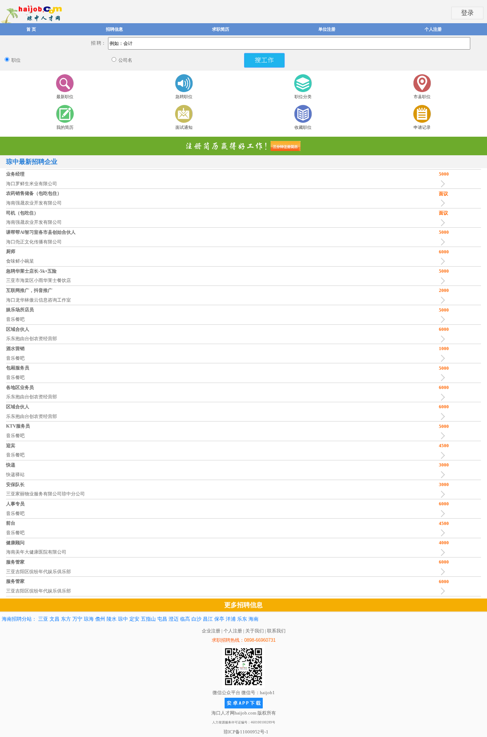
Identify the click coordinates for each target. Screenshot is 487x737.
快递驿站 (15, 474)
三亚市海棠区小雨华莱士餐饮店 (38, 280)
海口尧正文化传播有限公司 (34, 241)
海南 (253, 619)
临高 (185, 619)
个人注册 (433, 29)
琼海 (89, 619)
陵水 (112, 619)
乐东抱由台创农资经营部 (31, 338)
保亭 (219, 619)
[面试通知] (184, 114)
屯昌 (162, 619)
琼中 (123, 619)
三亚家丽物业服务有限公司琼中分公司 (45, 493)
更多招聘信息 (243, 605)
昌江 (208, 619)
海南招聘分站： (19, 619)
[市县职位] (422, 83)
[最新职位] (64, 83)
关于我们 (254, 630)
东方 (66, 619)
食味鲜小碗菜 (20, 261)
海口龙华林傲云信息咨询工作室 (38, 300)
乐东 (242, 619)
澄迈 (174, 619)
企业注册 (211, 630)
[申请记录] (422, 114)
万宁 (77, 619)
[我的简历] (64, 114)
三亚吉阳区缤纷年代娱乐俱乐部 (38, 571)
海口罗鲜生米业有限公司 (31, 183)
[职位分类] (303, 83)
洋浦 (231, 619)
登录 (467, 12)
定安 (134, 619)
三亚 (43, 619)
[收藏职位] (303, 114)
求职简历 (220, 29)
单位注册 (326, 29)
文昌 (55, 619)
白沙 (196, 619)
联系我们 (276, 630)
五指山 (148, 619)
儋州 (100, 619)
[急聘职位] (184, 83)
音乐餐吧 (15, 319)
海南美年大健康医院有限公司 (36, 552)
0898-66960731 (260, 640)
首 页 (31, 29)
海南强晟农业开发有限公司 (34, 203)
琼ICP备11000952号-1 (246, 732)
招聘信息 (114, 29)
